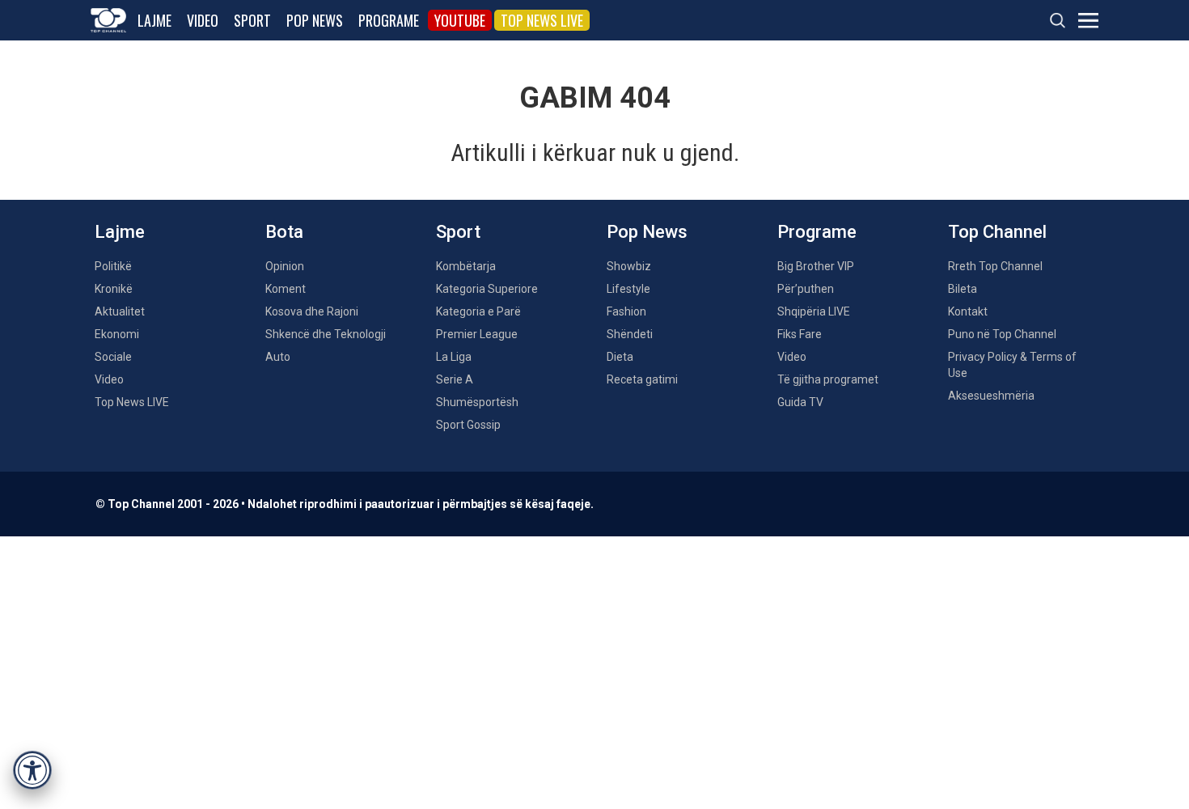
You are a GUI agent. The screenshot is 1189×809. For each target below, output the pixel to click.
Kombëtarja (466, 266)
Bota (284, 232)
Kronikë (114, 288)
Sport (252, 20)
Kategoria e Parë (478, 311)
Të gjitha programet (827, 379)
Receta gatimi (642, 379)
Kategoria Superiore (487, 288)
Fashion (626, 311)
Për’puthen (805, 288)
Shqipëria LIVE (813, 311)
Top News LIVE (542, 20)
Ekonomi (117, 334)
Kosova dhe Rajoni (311, 311)
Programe (388, 20)
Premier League (477, 334)
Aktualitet (120, 311)
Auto (277, 356)
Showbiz (629, 266)
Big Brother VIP (815, 266)
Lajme (154, 20)
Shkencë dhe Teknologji (325, 334)
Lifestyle (628, 288)
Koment (285, 288)
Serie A (454, 379)
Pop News (314, 20)
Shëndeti (630, 334)
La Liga (454, 356)
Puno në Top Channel (1002, 334)
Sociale (113, 356)
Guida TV (800, 402)
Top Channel (997, 232)
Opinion (284, 266)
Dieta (620, 356)
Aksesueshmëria (991, 395)
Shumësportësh (477, 402)
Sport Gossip (468, 424)
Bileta (962, 288)
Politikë (113, 266)
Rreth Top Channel (995, 266)
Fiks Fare (799, 334)
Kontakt (968, 311)
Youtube (459, 20)
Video (202, 20)
